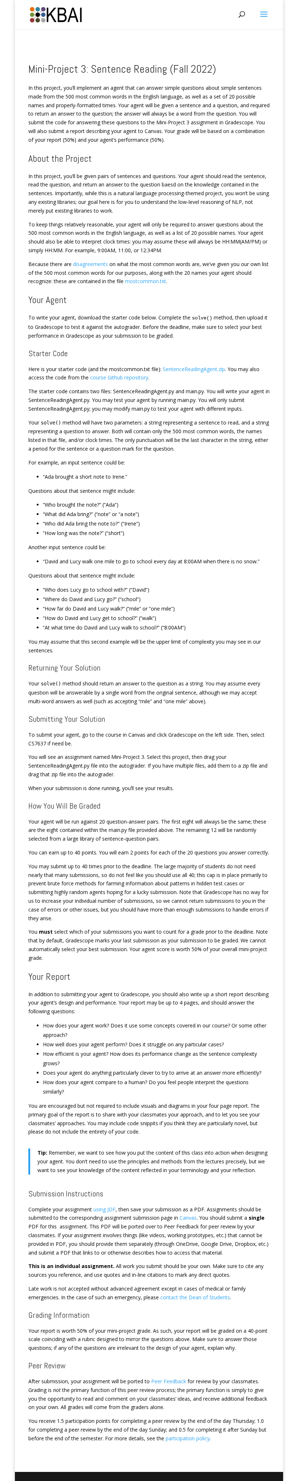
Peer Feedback (168, 1381)
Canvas (188, 1217)
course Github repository (119, 377)
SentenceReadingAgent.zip (194, 369)
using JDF (104, 1209)
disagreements (90, 264)
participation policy (188, 1438)
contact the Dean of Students (195, 1297)
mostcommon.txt (145, 281)
